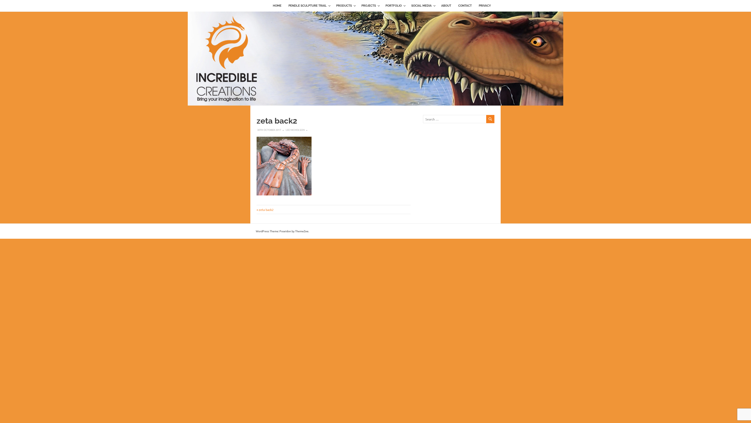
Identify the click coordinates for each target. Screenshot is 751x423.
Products (344, 5)
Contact (465, 5)
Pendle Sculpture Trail (307, 5)
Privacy (485, 5)
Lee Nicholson (295, 129)
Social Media (421, 5)
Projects (368, 5)
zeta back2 (266, 210)
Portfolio (393, 5)
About (446, 5)
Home (277, 5)
